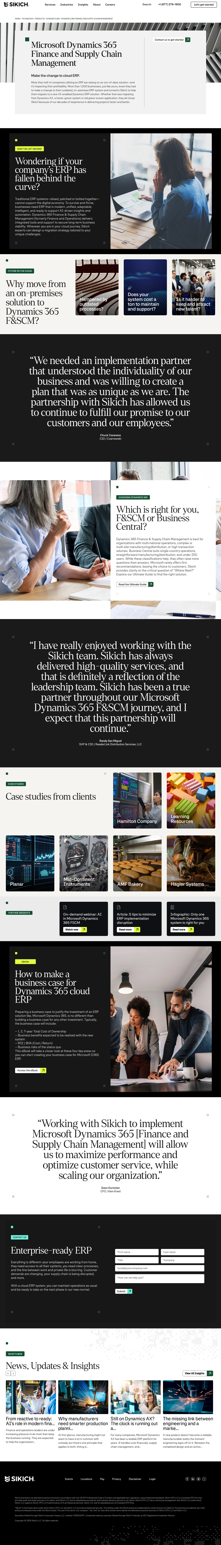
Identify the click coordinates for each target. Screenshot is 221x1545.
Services (50, 4)
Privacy (116, 1479)
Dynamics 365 (52, 19)
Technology (27, 19)
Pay (102, 1479)
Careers (110, 4)
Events (69, 1479)
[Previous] (8, 1373)
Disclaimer (135, 1479)
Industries (66, 4)
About (96, 4)
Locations (86, 1479)
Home (17, 19)
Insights (83, 4)
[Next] (13, 1373)
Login (152, 1479)
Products (39, 19)
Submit (121, 1291)
